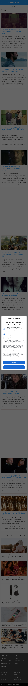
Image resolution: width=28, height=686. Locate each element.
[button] (14, 338)
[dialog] (14, 343)
